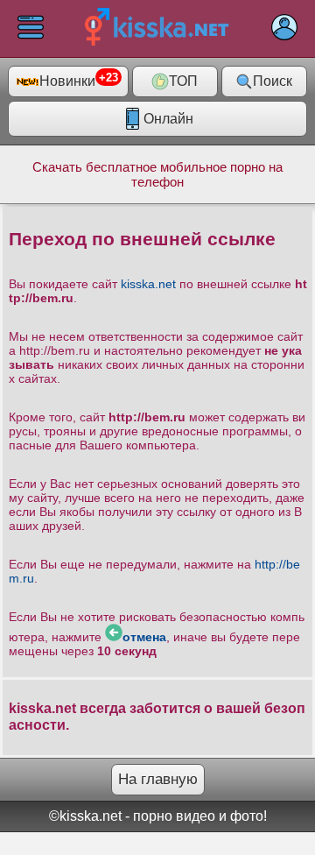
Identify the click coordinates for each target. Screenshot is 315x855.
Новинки (78, 80)
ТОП (183, 81)
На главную (158, 779)
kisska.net (148, 284)
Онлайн (168, 118)
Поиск (272, 81)
